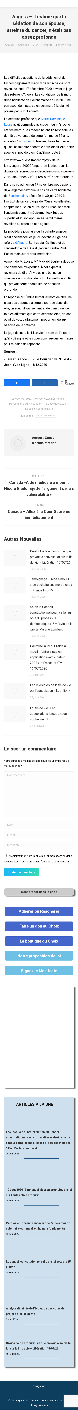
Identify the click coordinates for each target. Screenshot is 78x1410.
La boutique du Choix (39, 941)
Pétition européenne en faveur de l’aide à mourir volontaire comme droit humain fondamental (38, 1226)
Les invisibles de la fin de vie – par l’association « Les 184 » (52, 688)
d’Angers (21, 243)
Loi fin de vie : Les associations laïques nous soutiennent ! (48, 713)
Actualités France (54, 398)
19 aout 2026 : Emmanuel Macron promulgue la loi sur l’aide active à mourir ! (39, 1192)
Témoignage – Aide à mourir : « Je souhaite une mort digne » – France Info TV (51, 584)
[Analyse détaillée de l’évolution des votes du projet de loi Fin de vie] (39, 1292)
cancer (26, 141)
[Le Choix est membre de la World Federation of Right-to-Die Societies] (39, 1395)
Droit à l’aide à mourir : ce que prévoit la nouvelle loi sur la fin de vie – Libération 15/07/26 (51, 556)
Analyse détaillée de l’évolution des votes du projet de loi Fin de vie (35, 1311)
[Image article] (15, 558)
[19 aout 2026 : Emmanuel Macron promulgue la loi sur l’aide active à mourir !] (39, 1173)
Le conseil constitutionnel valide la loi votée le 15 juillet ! (38, 1264)
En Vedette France (45, 416)
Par (25, 403)
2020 (28, 398)
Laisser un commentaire (39, 408)
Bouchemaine (17, 196)
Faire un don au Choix (39, 926)
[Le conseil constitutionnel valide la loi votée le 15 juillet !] (39, 1249)
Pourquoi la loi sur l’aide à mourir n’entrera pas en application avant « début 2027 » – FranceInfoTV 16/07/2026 (48, 657)
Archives (38, 398)
